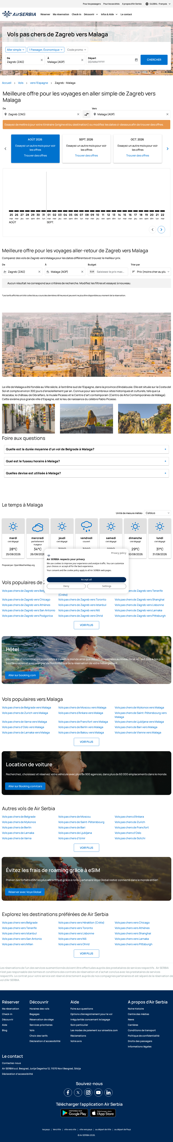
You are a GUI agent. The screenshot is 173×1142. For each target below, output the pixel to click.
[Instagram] (88, 1092)
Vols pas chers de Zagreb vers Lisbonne (139, 605)
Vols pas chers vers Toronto (75, 928)
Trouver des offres (35, 155)
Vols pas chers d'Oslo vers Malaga (23, 727)
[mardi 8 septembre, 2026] (87, 211)
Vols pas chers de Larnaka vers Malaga (26, 732)
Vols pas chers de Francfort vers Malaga (83, 721)
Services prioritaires (41, 1024)
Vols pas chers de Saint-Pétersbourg (81, 822)
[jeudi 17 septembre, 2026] (135, 211)
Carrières (133, 1024)
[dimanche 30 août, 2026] (38, 211)
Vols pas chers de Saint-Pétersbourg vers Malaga (141, 715)
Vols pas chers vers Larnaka (132, 939)
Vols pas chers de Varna (16, 838)
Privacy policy (118, 553)
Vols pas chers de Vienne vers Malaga (138, 732)
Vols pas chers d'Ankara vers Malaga (80, 713)
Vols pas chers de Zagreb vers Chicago (26, 599)
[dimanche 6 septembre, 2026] (76, 211)
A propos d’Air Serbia (132, 3)
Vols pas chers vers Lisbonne (76, 933)
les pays (46, 1129)
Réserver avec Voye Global (24, 892)
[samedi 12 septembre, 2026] (108, 211)
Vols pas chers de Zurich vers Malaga (25, 713)
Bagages (35, 1014)
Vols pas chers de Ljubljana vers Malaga (139, 721)
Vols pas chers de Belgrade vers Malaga (26, 707)
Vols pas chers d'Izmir (71, 838)
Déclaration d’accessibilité (45, 1041)
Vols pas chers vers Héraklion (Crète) (81, 922)
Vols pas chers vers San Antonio (22, 939)
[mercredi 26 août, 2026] (16, 211)
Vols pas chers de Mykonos (19, 822)
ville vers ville (70, 1129)
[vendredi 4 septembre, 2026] (65, 211)
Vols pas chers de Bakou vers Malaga (81, 732)
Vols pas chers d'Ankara (129, 816)
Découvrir (91, 14)
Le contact (126, 14)
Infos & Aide (109, 14)
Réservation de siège (42, 1019)
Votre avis (76, 1041)
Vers (94, 108)
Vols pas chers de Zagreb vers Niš (79, 610)
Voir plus (86, 625)
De (8, 58)
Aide (4, 1024)
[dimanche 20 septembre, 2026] (152, 211)
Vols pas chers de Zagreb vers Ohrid (80, 616)
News (131, 1019)
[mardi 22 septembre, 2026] (162, 211)
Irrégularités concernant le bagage (90, 1019)
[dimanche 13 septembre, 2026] (114, 211)
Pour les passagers (92, 3)
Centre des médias (138, 1014)
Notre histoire (136, 1008)
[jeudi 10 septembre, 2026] (97, 211)
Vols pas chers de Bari (71, 827)
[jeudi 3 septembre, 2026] (60, 211)
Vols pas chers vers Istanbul (19, 933)
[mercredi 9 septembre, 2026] (92, 211)
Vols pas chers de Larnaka (18, 833)
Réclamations (78, 1035)
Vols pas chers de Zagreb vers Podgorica (27, 616)
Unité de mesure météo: (129, 513)
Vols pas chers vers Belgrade (20, 922)
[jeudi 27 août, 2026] (22, 211)
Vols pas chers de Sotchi (130, 838)
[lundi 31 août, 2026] (43, 211)
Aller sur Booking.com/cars (25, 786)
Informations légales (140, 1046)
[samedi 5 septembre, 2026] (70, 211)
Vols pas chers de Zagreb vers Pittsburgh (140, 616)
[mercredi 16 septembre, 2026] (130, 211)
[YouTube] (98, 1092)
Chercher (154, 60)
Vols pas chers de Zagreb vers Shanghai (139, 599)
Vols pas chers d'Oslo (128, 833)
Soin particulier (79, 1024)
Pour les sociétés (111, 3)
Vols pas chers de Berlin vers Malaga (80, 727)
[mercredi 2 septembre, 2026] (54, 211)
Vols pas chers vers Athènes (132, 928)
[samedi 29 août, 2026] (33, 211)
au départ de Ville (103, 1129)
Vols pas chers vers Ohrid (74, 944)
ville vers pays (85, 1129)
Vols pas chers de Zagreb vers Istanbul (82, 605)
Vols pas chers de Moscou (74, 816)
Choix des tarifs (39, 1035)
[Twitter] (78, 1092)
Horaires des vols (39, 1008)
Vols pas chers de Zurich (130, 822)
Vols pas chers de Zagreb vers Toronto (82, 599)
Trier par (135, 264)
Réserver (45, 14)
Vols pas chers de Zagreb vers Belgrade (26, 591)
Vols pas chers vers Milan (17, 944)
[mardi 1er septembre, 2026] (49, 211)
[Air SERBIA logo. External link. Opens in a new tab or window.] (49, 555)
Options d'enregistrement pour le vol (91, 1014)
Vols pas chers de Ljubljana (75, 833)
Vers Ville (57, 1129)
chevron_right (167, 148)
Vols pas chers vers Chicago (132, 922)
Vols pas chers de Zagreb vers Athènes (26, 605)
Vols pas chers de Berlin (16, 827)
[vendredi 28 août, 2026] (27, 211)
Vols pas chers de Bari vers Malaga (136, 727)
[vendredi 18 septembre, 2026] (141, 211)
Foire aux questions (81, 1008)
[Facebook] (68, 1092)
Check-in (76, 14)
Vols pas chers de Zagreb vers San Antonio (28, 610)
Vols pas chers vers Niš (72, 939)
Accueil (6, 83)
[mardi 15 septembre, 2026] (124, 211)
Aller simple (14, 50)
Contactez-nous (11, 1063)
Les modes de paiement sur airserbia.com (94, 1030)
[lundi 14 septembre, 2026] (119, 211)
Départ (92, 58)
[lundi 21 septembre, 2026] (157, 211)
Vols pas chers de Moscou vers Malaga (82, 707)
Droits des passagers (140, 1041)
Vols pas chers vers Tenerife (19, 928)
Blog (4, 1030)
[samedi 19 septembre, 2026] (146, 211)
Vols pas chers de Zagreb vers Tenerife (139, 591)
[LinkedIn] (108, 1092)
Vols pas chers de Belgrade (18, 816)
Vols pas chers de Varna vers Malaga (24, 721)
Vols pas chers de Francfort (132, 827)
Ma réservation (61, 14)
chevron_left (5, 148)
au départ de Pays (122, 1129)
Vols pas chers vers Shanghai (133, 933)
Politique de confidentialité (143, 1035)
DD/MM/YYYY (96, 62)
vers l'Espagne (39, 83)
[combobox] (23, 62)
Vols (20, 83)
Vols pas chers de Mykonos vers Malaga (139, 707)
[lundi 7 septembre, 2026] (81, 211)
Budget (92, 264)
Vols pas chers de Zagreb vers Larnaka (138, 610)
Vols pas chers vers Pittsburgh (133, 944)
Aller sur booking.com (22, 675)
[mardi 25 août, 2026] (11, 211)
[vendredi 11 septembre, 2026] (103, 211)
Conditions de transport (142, 1030)
